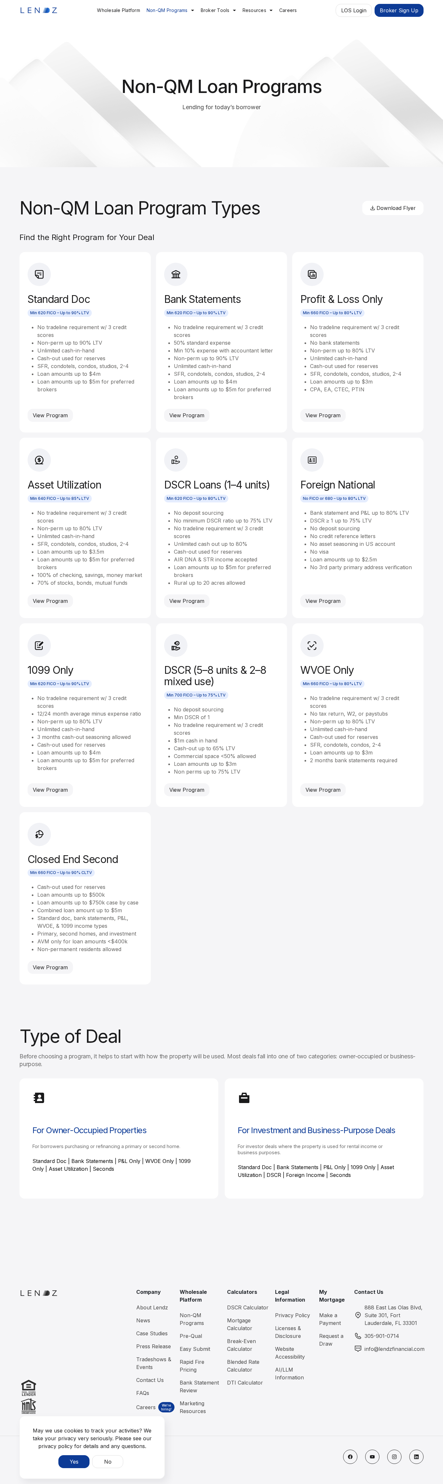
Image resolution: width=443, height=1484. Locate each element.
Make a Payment (330, 1319)
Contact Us (150, 1380)
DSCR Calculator (248, 1307)
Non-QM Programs (167, 10)
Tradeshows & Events (153, 1363)
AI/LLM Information (289, 1373)
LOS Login (353, 10)
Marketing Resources (193, 1407)
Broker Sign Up (399, 10)
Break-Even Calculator (241, 1345)
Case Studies (152, 1333)
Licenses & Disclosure (288, 1332)
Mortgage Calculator (239, 1324)
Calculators (242, 1292)
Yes (74, 1461)
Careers (146, 1407)
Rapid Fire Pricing (192, 1366)
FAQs (142, 1393)
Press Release (153, 1346)
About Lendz (152, 1307)
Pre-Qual (191, 1336)
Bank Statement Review (199, 1386)
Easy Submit (195, 1349)
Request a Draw (331, 1340)
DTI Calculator (245, 1382)
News (143, 1320)
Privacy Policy (292, 1315)
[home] (38, 10)
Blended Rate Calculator (243, 1366)
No (108, 1461)
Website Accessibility (290, 1353)
